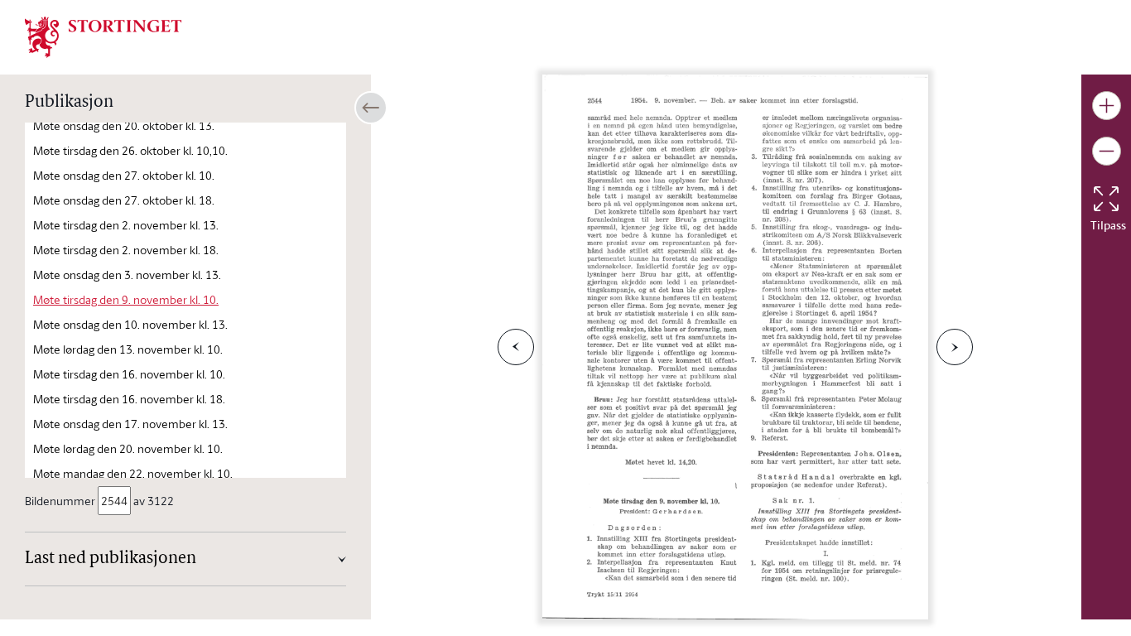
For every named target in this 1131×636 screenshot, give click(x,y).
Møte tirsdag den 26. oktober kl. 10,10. (130, 150)
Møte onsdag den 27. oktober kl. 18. (123, 200)
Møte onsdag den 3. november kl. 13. (127, 274)
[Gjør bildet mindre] (1106, 151)
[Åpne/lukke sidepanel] (370, 107)
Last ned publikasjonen (110, 559)
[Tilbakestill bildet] (1106, 198)
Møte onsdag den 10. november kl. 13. (130, 324)
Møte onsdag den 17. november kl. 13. (130, 423)
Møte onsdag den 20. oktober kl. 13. (123, 125)
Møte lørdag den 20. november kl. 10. (128, 448)
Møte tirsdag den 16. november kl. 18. (129, 399)
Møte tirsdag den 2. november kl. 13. (126, 225)
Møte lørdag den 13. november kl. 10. (128, 349)
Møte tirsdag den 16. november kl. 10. (129, 374)
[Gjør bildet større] (1106, 105)
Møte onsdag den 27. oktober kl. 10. (123, 175)
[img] (103, 35)
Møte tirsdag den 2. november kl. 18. (126, 250)
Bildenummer (60, 500)
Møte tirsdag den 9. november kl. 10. (126, 299)
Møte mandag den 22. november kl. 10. (133, 473)
